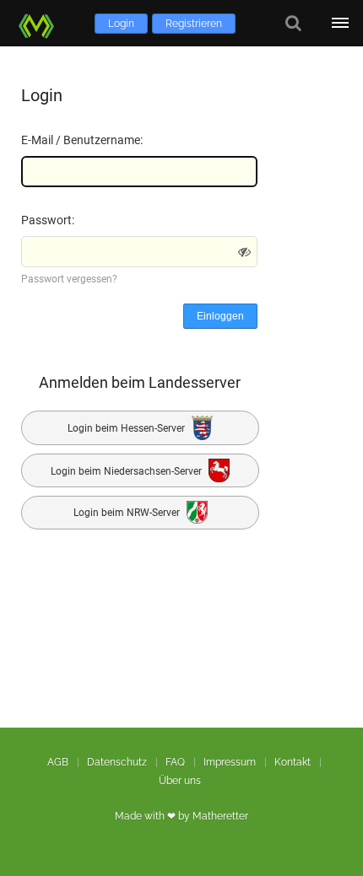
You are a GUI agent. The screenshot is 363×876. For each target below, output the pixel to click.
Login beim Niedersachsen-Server (127, 470)
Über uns (180, 781)
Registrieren (193, 24)
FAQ (175, 762)
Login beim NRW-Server (127, 513)
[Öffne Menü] (340, 23)
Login (121, 24)
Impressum (229, 762)
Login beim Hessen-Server (127, 428)
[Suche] (293, 23)
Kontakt (292, 762)
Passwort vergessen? (69, 279)
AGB (57, 762)
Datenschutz (117, 762)
